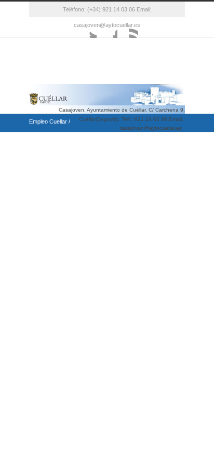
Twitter (86, 27)
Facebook (107, 27)
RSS (127, 27)
